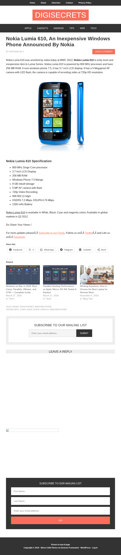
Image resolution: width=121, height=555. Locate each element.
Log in (95, 548)
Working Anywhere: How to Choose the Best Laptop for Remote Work (93, 289)
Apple (28, 28)
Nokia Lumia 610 (41, 309)
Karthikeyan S (16, 52)
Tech (93, 28)
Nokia (29, 309)
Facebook (19, 237)
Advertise (56, 3)
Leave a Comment (103, 52)
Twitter (88, 233)
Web (82, 28)
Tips (71, 28)
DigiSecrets (60, 15)
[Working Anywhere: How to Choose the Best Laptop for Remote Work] (97, 275)
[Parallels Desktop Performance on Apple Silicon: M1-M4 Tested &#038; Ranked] (60, 275)
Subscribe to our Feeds (52, 233)
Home (32, 3)
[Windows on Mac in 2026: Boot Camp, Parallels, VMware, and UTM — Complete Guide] (23, 275)
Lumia (23, 309)
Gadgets (42, 28)
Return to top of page (60, 545)
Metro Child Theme (49, 548)
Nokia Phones (27, 307)
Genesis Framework (70, 548)
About (43, 3)
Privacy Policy (84, 3)
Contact (69, 3)
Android (59, 28)
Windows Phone (43, 307)
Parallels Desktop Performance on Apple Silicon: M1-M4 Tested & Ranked (59, 289)
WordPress (86, 548)
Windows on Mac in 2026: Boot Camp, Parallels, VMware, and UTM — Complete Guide (21, 289)
